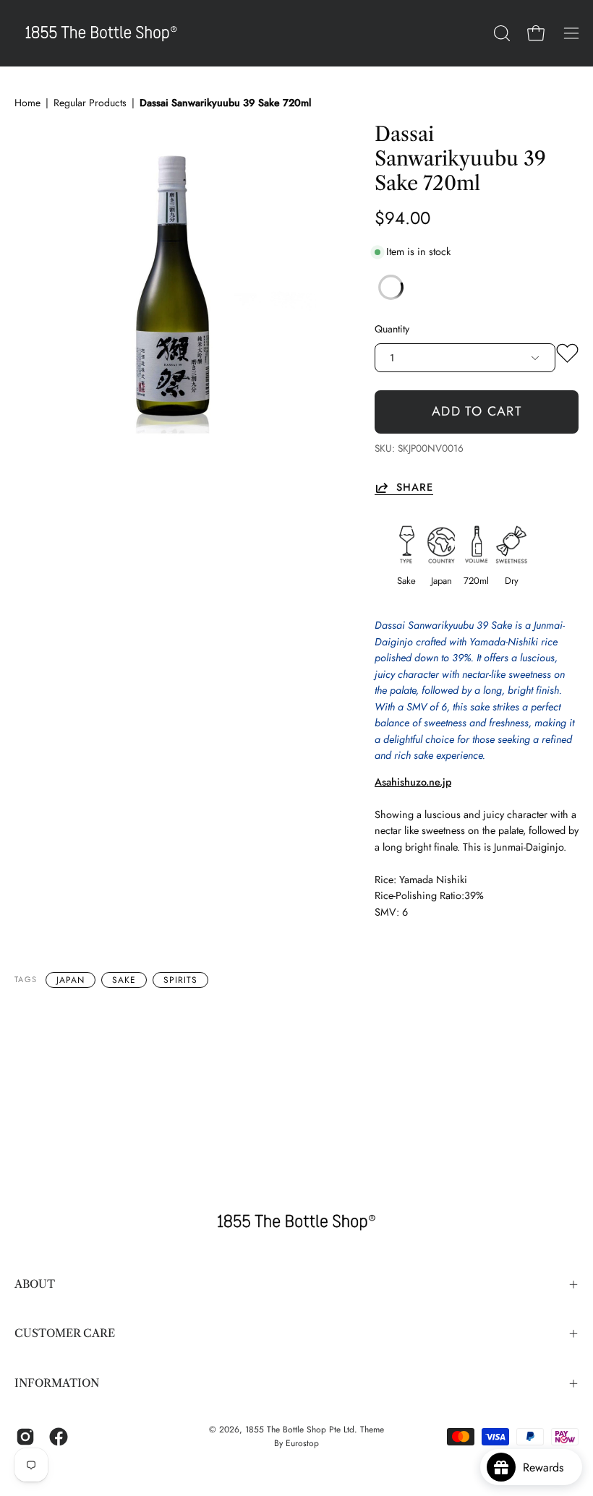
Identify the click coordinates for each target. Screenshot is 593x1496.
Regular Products (90, 102)
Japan (70, 979)
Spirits (180, 979)
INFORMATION (56, 1383)
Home (27, 102)
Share (414, 487)
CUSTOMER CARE (64, 1333)
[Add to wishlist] (567, 356)
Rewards (548, 1467)
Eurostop (302, 1443)
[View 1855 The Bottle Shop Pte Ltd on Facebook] (58, 1437)
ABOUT (34, 1284)
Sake (124, 979)
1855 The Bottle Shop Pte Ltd (299, 1429)
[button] (500, 33)
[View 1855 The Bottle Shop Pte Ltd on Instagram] (25, 1437)
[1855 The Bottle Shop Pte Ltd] (101, 33)
